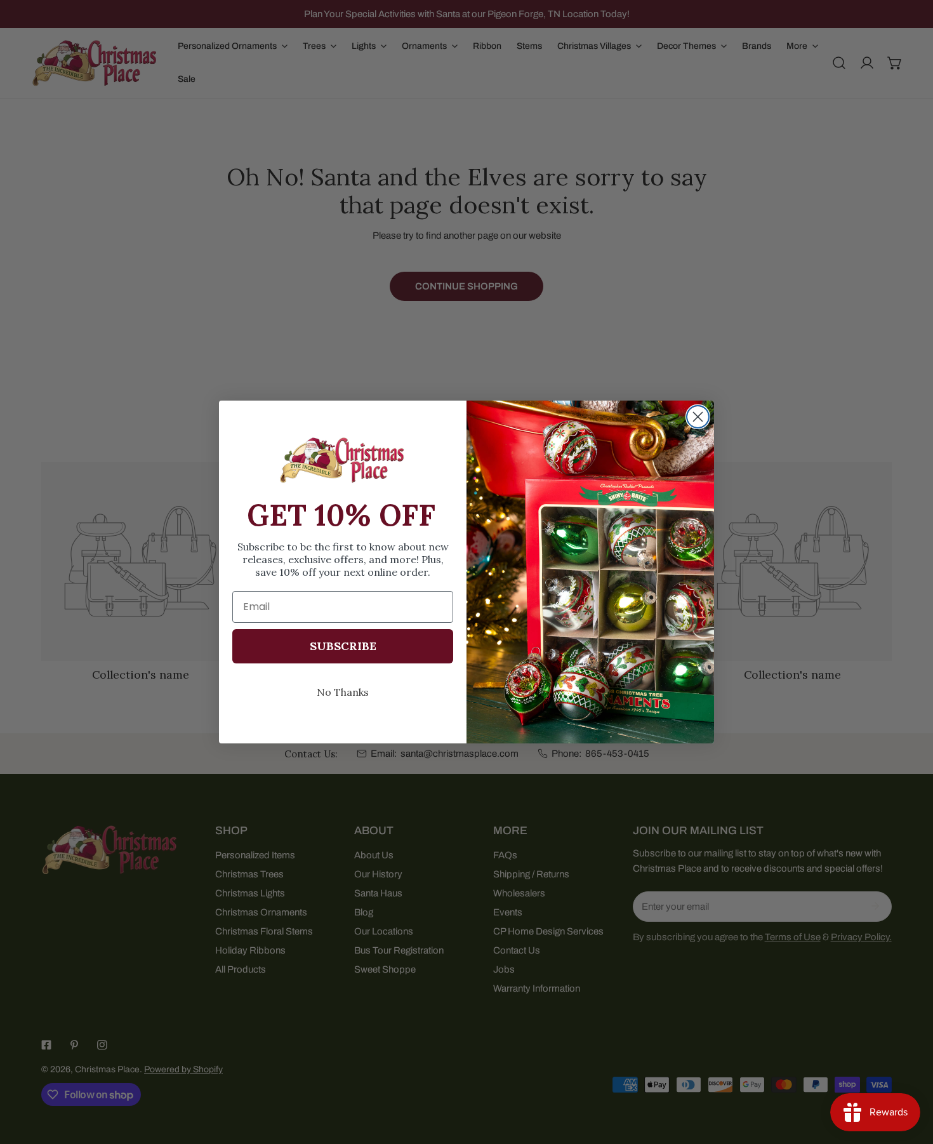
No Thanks (343, 692)
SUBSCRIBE (343, 646)
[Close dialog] (698, 417)
